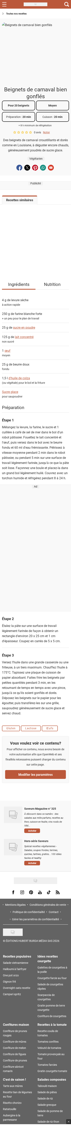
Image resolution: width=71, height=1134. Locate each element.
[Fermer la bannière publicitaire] (68, 1121)
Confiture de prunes (15, 1060)
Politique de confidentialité (29, 912)
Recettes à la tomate (52, 1024)
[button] (44, 831)
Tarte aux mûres (13, 1086)
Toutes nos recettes (16, 13)
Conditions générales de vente (48, 905)
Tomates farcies (47, 1065)
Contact (54, 912)
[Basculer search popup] (66, 4)
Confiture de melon (14, 1048)
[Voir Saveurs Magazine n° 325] (13, 815)
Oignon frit (9, 981)
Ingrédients (18, 284)
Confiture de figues (14, 1054)
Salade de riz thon (48, 1121)
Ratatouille (9, 1109)
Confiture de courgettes (51, 1016)
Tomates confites (48, 1041)
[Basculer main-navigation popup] (4, 4)
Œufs (49, 728)
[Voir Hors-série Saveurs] (13, 847)
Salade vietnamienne (15, 963)
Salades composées (51, 1079)
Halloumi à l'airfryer (14, 969)
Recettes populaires (17, 956)
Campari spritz (12, 994)
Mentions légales (15, 905)
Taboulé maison (47, 1086)
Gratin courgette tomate (52, 1071)
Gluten (11, 728)
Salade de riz (45, 1098)
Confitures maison (16, 1024)
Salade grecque (46, 1105)
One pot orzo (11, 975)
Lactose (30, 728)
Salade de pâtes (47, 1092)
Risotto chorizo (12, 1103)
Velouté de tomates (49, 1048)
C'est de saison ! (14, 1079)
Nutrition (52, 284)
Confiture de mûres (14, 1041)
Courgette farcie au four (52, 978)
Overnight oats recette (16, 988)
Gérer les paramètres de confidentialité (35, 919)
